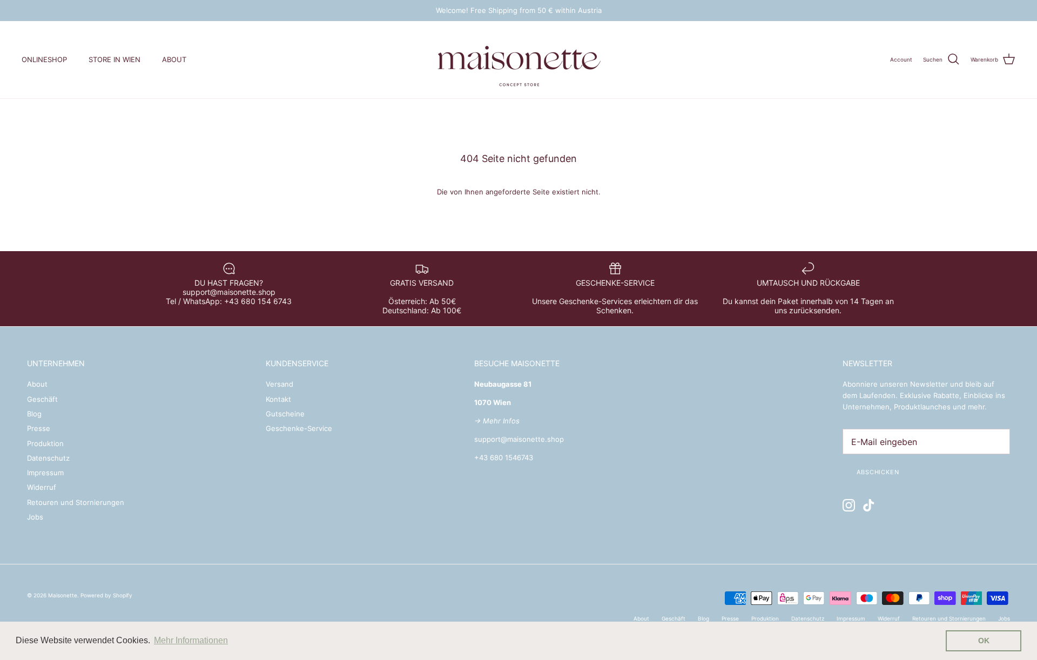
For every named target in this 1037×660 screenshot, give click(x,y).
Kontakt (278, 399)
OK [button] (983, 640)
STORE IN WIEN (114, 59)
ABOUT (174, 59)
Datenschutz (48, 458)
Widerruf (41, 487)
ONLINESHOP (44, 59)
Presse (38, 428)
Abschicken (878, 472)
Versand (279, 384)
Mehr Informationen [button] (191, 640)
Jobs (35, 517)
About (37, 384)
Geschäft (42, 399)
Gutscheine (285, 413)
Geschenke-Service (299, 428)
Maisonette (62, 595)
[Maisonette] (518, 59)
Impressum (45, 472)
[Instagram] (849, 505)
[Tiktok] (869, 505)
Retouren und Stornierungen (75, 502)
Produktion (45, 443)
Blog (34, 413)
